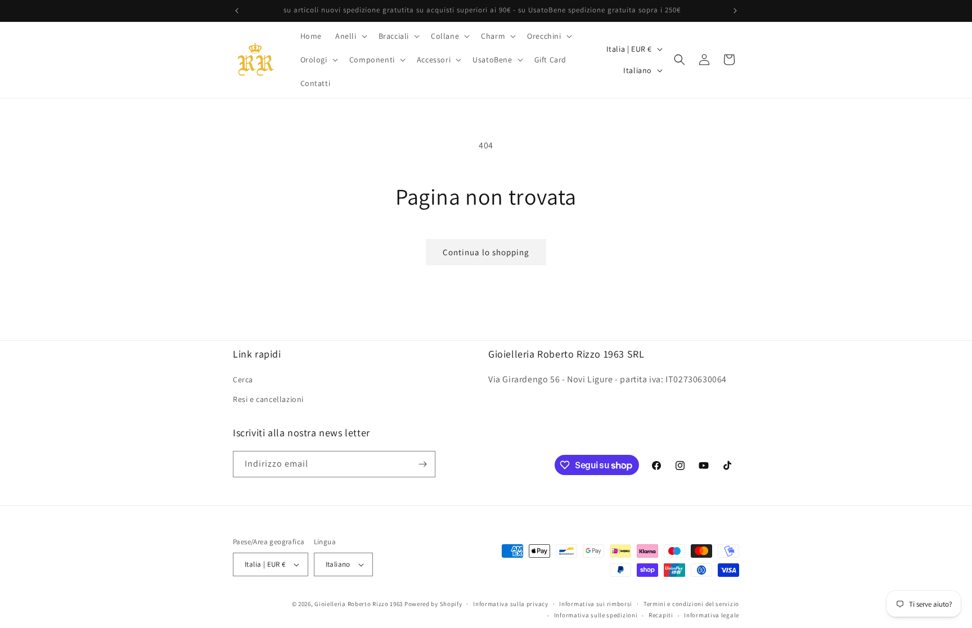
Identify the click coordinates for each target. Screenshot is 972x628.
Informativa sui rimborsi (595, 604)
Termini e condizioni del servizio (691, 604)
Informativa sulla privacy (510, 604)
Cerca (243, 379)
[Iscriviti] (422, 464)
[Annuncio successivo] (735, 10)
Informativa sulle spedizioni (596, 615)
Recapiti (661, 615)
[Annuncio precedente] (236, 10)
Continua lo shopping (486, 252)
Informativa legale (711, 615)
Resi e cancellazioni (268, 399)
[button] (350, 36)
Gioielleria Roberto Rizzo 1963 (358, 604)
